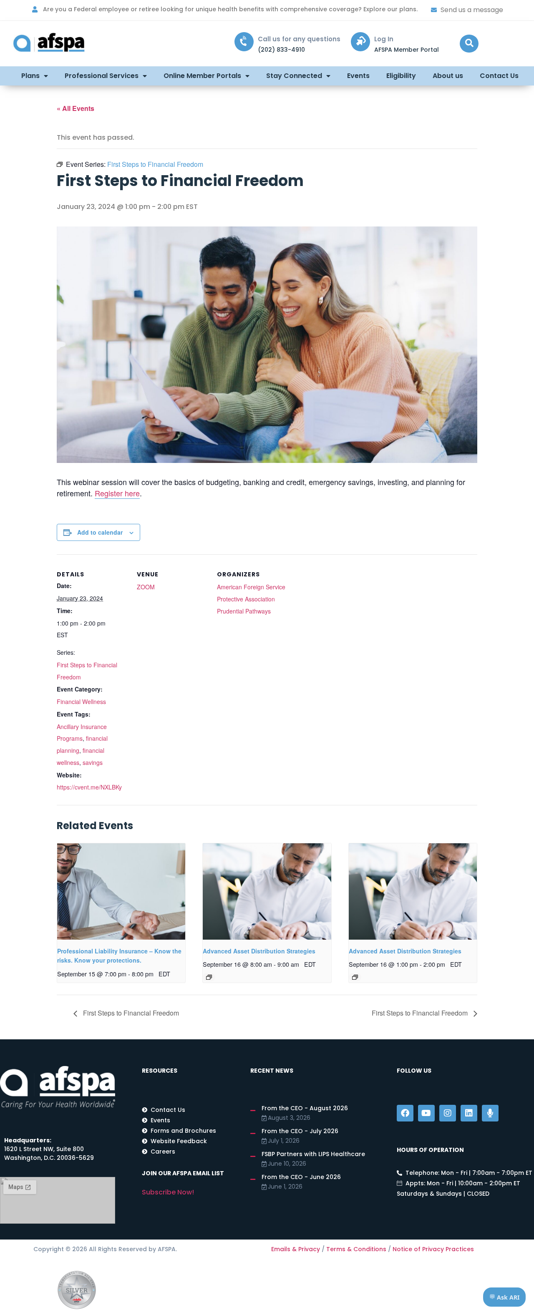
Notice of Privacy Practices (433, 1249)
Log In (383, 39)
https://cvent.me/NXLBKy (89, 787)
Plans (30, 75)
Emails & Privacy (295, 1249)
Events (358, 75)
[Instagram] (447, 1113)
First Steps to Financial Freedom (130, 1013)
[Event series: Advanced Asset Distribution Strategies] (209, 977)
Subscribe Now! (168, 1192)
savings (93, 762)
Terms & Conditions (356, 1249)
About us (448, 75)
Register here (117, 493)
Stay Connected (294, 75)
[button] (469, 44)
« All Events (75, 108)
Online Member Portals (202, 75)
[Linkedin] (469, 1113)
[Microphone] (490, 1113)
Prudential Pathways (244, 611)
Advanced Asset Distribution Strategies (259, 951)
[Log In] (360, 41)
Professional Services (102, 75)
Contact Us (499, 75)
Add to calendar (100, 532)
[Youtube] (426, 1113)
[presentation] (121, 891)
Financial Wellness (81, 701)
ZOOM (146, 587)
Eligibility (401, 75)
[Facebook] (405, 1113)
